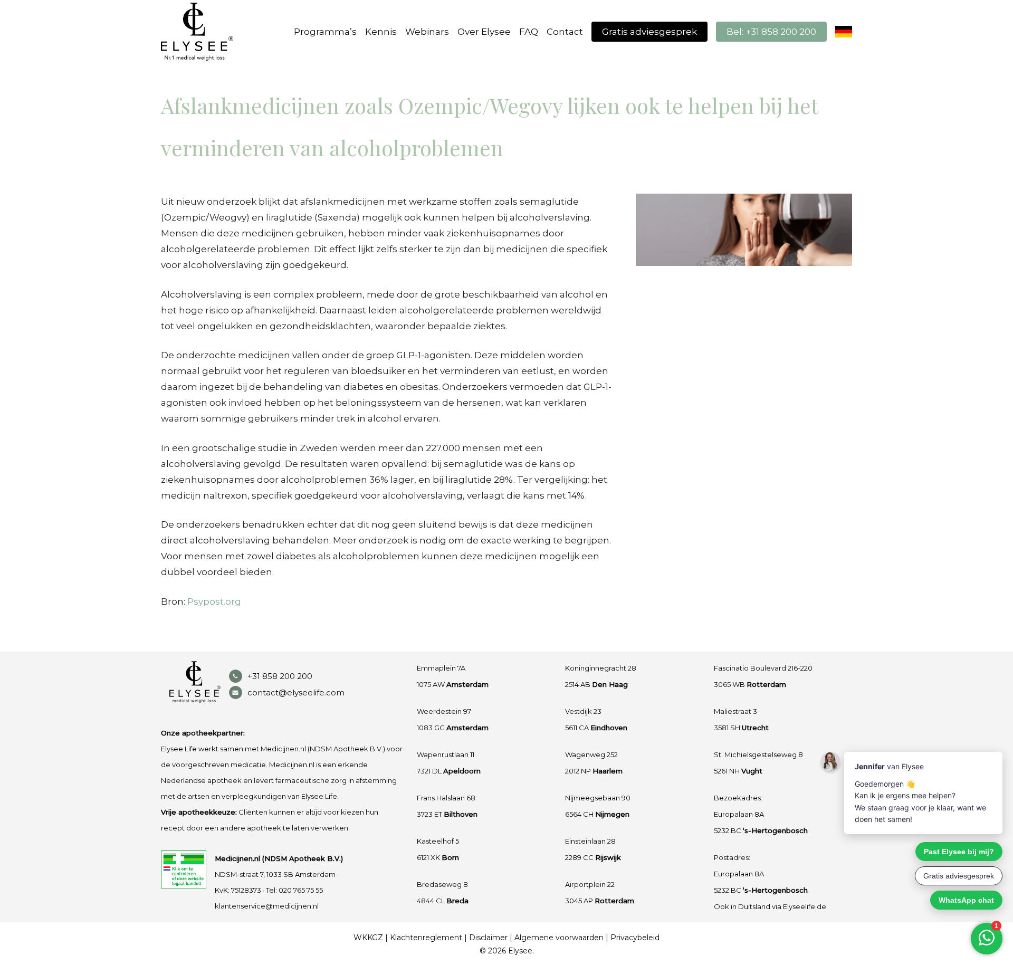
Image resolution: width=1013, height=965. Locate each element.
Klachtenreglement (426, 937)
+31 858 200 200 (279, 676)
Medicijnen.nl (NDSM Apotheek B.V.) (279, 858)
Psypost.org (214, 601)
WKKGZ (368, 937)
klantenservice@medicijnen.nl (267, 906)
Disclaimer (488, 937)
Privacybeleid (635, 937)
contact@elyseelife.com (296, 692)
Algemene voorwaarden (559, 937)
